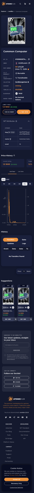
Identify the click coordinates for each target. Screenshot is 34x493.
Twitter (17, 378)
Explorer (3, 11)
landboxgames (21, 82)
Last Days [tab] (12, 171)
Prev (19, 271)
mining (18, 86)
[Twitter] (6, 417)
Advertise (9, 428)
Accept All (16, 479)
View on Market (9, 112)
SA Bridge (8, 438)
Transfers (10, 240)
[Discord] (10, 417)
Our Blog (9, 431)
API (24, 438)
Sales (24, 240)
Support (8, 454)
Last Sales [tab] (21, 171)
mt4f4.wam (22, 63)
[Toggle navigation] (30, 4)
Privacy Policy (23, 358)
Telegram (17, 386)
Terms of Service (11, 359)
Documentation (24, 431)
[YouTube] (22, 417)
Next (28, 271)
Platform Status (8, 442)
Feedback (9, 451)
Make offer (24, 112)
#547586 (18, 89)
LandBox (10, 11)
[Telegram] (14, 417)
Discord (17, 382)
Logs (24, 243)
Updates (10, 243)
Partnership (9, 461)
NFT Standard (24, 428)
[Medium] (18, 417)
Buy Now (7, 319)
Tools (8, 435)
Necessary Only (16, 483)
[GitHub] (27, 417)
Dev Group (24, 435)
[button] (14, 155)
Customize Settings (16, 487)
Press (9, 458)
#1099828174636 (21, 59)
